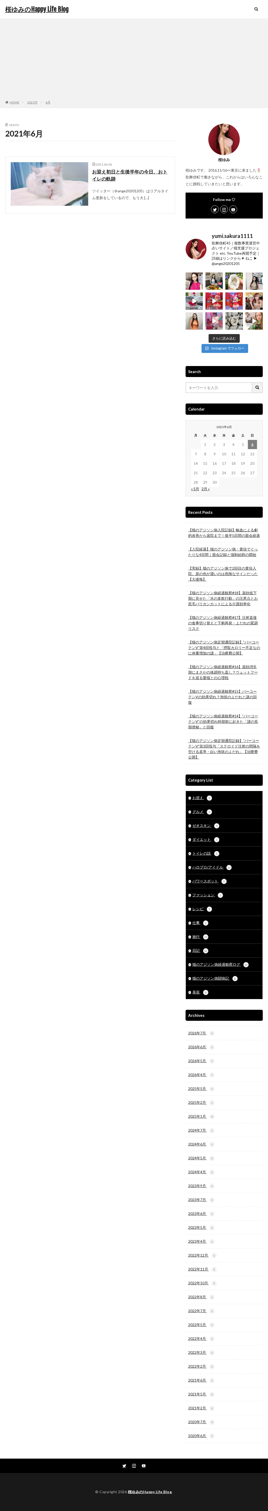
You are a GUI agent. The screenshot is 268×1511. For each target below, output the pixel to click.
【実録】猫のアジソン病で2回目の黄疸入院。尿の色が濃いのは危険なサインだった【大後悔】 (223, 573)
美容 (199, 992)
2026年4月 (200, 1074)
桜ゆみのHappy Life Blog (37, 9)
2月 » (206, 489)
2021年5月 (200, 1394)
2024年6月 (200, 1144)
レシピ (201, 909)
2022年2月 (200, 1366)
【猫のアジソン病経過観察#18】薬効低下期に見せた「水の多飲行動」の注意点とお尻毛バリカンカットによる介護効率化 (223, 598)
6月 (48, 102)
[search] (257, 387)
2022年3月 (200, 1352)
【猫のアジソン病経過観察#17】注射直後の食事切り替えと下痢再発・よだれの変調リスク (223, 623)
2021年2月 (200, 1408)
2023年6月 (200, 1213)
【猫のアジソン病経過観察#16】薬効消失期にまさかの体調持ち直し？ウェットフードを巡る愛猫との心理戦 (223, 672)
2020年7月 (200, 1422)
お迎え (201, 797)
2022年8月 (200, 1297)
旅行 (199, 936)
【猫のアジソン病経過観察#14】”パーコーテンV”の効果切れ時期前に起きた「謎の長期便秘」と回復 (223, 721)
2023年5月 (200, 1227)
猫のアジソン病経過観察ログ (220, 964)
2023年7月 (200, 1199)
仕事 (199, 922)
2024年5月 (200, 1158)
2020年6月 (200, 1435)
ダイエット (204, 839)
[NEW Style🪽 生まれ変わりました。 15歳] (254, 281)
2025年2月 (200, 1102)
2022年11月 (201, 1269)
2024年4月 (200, 1172)
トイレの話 (204, 853)
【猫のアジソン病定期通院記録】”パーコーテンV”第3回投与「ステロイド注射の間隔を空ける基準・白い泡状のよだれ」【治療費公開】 (224, 748)
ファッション (206, 895)
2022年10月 (201, 1283)
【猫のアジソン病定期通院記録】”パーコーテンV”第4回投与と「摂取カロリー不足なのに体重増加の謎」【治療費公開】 (224, 647)
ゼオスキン (204, 825)
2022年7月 (200, 1310)
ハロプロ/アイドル (211, 867)
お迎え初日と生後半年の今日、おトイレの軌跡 (130, 175)
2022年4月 (200, 1338)
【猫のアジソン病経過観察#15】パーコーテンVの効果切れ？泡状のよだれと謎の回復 (222, 697)
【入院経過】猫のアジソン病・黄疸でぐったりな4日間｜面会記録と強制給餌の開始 (223, 552)
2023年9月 (200, 1185)
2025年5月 (200, 1088)
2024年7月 (200, 1130)
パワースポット (208, 881)
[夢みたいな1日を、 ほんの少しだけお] (194, 301)
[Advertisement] (134, 60)
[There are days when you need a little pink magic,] (234, 301)
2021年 (32, 102)
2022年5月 (200, 1324)
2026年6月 (200, 1047)
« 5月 (195, 489)
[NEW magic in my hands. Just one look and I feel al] (234, 281)
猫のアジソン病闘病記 (214, 978)
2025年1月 (200, 1116)
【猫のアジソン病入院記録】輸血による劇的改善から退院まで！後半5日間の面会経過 (224, 533)
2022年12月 (201, 1255)
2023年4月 (200, 1241)
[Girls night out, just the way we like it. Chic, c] (254, 301)
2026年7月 (200, 1033)
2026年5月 (200, 1061)
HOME (14, 102)
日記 (199, 950)
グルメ (201, 811)
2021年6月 (200, 1380)
